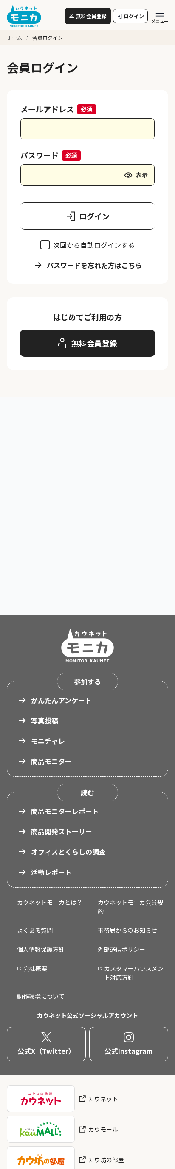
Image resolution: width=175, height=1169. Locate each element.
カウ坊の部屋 (106, 1159)
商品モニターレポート (65, 811)
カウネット (103, 1098)
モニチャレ (48, 741)
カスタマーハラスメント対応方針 (134, 972)
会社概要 (35, 968)
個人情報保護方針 (41, 949)
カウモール (103, 1129)
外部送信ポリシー (121, 949)
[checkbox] (45, 244)
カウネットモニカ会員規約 (130, 906)
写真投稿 (44, 720)
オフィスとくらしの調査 (68, 852)
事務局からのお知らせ (127, 930)
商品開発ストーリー (61, 831)
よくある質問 (35, 930)
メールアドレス (47, 108)
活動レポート (51, 872)
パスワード (39, 155)
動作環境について (41, 996)
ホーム (14, 37)
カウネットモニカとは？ (49, 902)
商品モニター (51, 761)
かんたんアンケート (61, 700)
